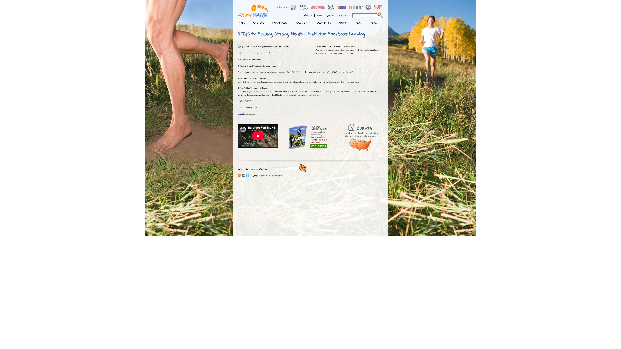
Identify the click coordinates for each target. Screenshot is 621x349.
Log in (240, 114)
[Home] (253, 11)
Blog (241, 23)
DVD (358, 23)
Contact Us (344, 15)
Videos (258, 23)
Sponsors (330, 15)
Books (343, 23)
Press (319, 15)
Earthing (323, 23)
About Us (308, 15)
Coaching (279, 23)
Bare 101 (301, 23)
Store (374, 23)
